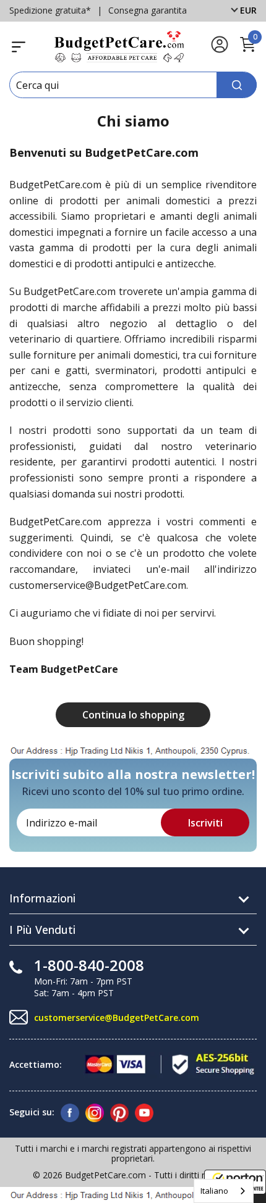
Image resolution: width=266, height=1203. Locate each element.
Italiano (214, 1190)
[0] (247, 50)
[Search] (237, 85)
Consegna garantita (147, 10)
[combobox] (224, 1191)
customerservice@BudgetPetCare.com (116, 1017)
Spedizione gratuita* (50, 10)
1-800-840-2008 (89, 965)
